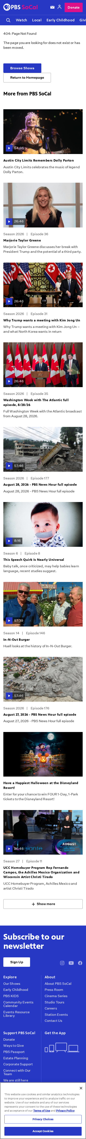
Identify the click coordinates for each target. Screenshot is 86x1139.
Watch (21, 20)
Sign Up (16, 962)
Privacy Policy (65, 1110)
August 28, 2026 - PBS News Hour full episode (40, 485)
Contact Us (53, 1021)
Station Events (56, 1015)
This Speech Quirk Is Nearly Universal (33, 560)
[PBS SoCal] (20, 7)
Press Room (54, 990)
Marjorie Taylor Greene (22, 240)
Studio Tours (54, 1002)
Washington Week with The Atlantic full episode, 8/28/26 (36, 402)
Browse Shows (22, 68)
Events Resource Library (16, 1014)
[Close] (81, 1088)
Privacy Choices (43, 1119)
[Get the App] (62, 1047)
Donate (74, 7)
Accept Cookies (43, 1131)
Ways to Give (13, 1046)
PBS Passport (14, 1052)
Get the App (55, 1033)
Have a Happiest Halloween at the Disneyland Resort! (40, 785)
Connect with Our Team (17, 1072)
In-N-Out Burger (16, 640)
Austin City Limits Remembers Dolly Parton (38, 160)
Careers (51, 1008)
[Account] (59, 7)
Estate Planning (15, 1058)
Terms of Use (41, 1110)
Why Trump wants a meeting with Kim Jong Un (41, 320)
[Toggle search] (8, 20)
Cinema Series (56, 996)
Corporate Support (18, 1064)
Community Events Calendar (18, 1004)
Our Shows (11, 984)
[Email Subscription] (52, 7)
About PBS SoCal (58, 984)
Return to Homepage (27, 78)
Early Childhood (61, 20)
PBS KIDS (11, 996)
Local (36, 20)
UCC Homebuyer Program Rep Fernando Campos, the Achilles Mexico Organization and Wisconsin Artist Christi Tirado (41, 872)
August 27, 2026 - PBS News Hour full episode (39, 715)
